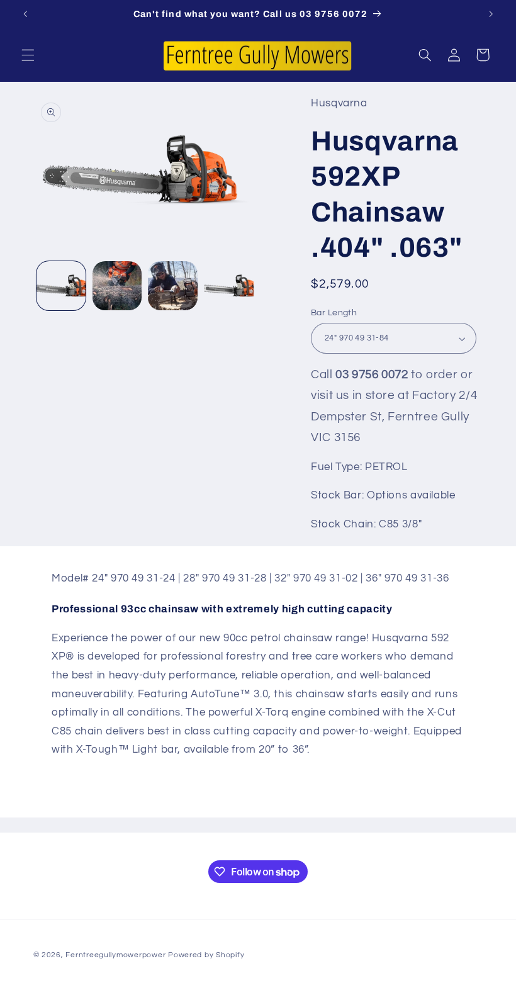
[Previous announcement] (25, 14)
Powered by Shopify (206, 955)
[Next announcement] (491, 14)
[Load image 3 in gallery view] (172, 285)
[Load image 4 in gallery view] (228, 285)
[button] (27, 54)
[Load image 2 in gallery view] (117, 285)
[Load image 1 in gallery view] (61, 285)
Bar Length (334, 312)
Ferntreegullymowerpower (115, 955)
